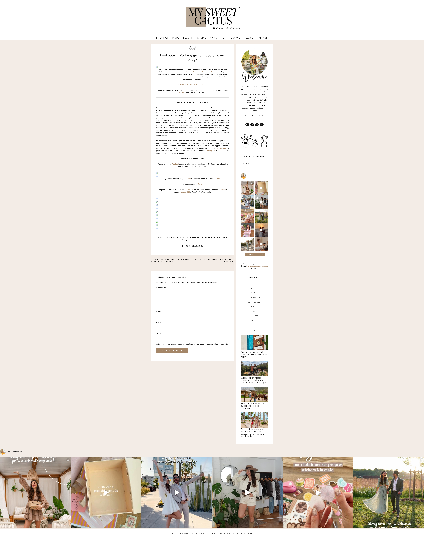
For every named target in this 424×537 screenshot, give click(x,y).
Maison (215, 38)
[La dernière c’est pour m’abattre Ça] (247, 202)
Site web (159, 333)
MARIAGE (254, 316)
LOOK (192, 49)
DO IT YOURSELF (254, 302)
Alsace (248, 38)
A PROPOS (249, 116)
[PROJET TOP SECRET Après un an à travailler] (247, 188)
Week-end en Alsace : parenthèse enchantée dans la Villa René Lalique (253, 380)
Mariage (262, 38)
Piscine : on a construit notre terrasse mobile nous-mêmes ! (254, 354)
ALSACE (254, 283)
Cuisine (201, 38)
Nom (158, 312)
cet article (181, 93)
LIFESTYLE (254, 306)
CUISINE (254, 293)
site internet (221, 148)
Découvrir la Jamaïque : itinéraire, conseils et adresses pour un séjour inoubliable (253, 433)
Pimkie (191, 190)
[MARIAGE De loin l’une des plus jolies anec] (261, 216)
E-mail (159, 322)
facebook (221, 151)
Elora (188, 179)
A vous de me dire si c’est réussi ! (192, 85)
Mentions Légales (244, 533)
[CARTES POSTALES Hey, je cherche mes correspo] (247, 230)
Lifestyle (162, 38)
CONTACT (260, 116)
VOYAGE (254, 320)
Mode (176, 38)
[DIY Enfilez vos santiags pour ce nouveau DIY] (261, 202)
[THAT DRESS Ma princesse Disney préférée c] (247, 244)
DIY (225, 38)
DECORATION (254, 297)
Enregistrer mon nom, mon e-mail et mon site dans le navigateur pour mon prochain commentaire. (193, 344)
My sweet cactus (225, 533)
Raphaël (175, 164)
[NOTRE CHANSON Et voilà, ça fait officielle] (261, 244)
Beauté (188, 38)
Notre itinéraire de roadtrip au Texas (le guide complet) (254, 406)
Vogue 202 (185, 192)
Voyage (236, 38)
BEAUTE (254, 288)
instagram (211, 151)
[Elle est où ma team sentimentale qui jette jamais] (261, 188)
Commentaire (161, 288)
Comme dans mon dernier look (199, 72)
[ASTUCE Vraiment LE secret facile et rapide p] (247, 216)
